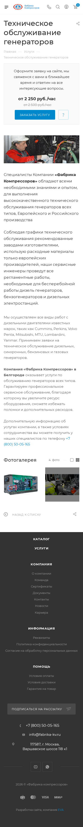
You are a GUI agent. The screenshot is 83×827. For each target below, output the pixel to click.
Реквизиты (41, 637)
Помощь (41, 666)
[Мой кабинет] (66, 7)
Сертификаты (41, 586)
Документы (41, 593)
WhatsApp (47, 767)
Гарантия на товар (41, 689)
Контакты (41, 599)
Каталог (41, 539)
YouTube (36, 767)
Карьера (41, 612)
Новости (41, 606)
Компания (41, 564)
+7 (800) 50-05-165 (42, 725)
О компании (41, 573)
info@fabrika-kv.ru (45, 734)
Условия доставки (42, 682)
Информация (41, 628)
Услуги (42, 548)
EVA (61, 810)
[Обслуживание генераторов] (41, 149)
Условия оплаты (41, 676)
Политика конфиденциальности (41, 644)
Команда (41, 580)
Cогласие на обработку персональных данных (41, 650)
